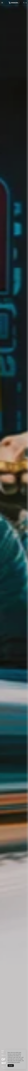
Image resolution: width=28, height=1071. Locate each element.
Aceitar (10, 1065)
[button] (26, 2)
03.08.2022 (3, 1066)
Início (2, 1050)
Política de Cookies (15, 1062)
